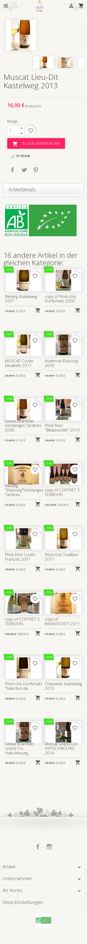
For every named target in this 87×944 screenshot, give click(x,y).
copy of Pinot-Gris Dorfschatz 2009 (60, 299)
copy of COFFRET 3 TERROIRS (62, 492)
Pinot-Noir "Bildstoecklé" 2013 (62, 428)
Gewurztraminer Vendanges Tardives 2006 (23, 425)
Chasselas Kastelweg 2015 (63, 686)
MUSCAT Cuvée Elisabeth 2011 (19, 363)
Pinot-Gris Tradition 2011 (61, 557)
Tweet (24, 170)
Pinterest (36, 170)
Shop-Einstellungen (22, 902)
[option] (43, 35)
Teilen (12, 170)
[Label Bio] (43, 920)
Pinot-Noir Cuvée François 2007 (20, 557)
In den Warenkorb (36, 144)
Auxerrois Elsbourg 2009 (61, 363)
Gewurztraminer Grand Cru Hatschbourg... (19, 748)
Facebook (38, 847)
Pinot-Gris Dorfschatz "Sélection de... (23, 686)
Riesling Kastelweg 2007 (21, 299)
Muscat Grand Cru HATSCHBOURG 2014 (61, 748)
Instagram (49, 847)
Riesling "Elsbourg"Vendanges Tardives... (24, 490)
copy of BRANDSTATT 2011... (63, 621)
